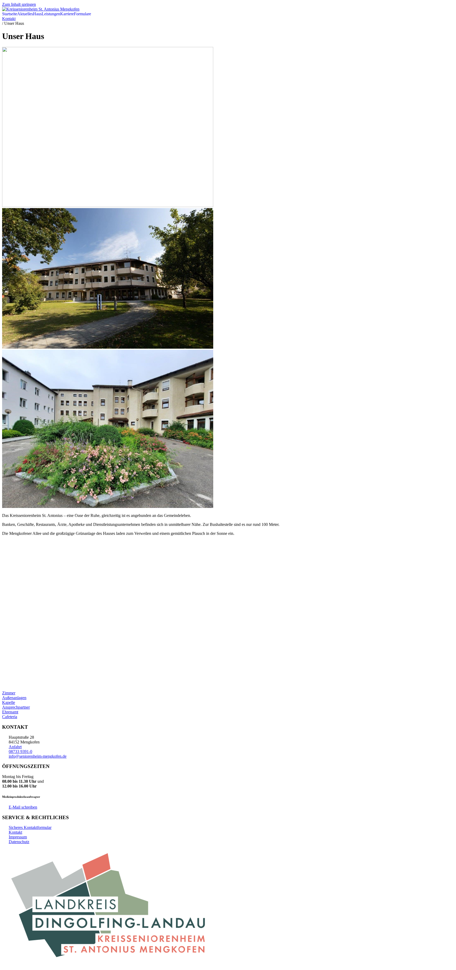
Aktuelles (25, 14)
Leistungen (51, 14)
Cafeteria (9, 716)
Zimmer (8, 693)
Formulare (82, 14)
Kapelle (8, 702)
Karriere (67, 14)
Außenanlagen (14, 697)
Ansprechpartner (16, 707)
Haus (37, 14)
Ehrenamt (10, 712)
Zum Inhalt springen (19, 4)
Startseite (9, 14)
